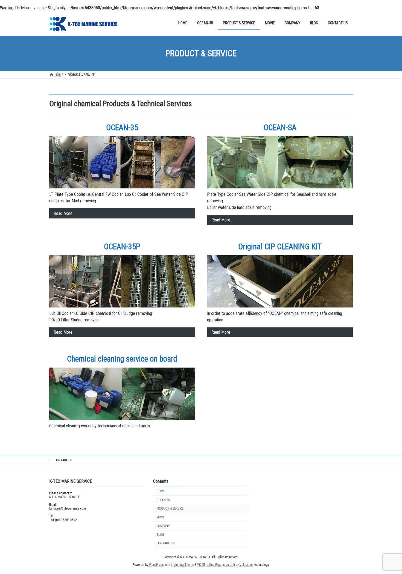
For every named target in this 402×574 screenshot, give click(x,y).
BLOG (160, 534)
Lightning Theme (182, 565)
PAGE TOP (388, 551)
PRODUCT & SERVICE (169, 508)
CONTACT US (63, 460)
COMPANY (163, 526)
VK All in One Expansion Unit (216, 565)
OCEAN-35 (163, 500)
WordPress (156, 565)
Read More (63, 213)
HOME (160, 491)
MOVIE (160, 517)
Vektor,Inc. (247, 565)
